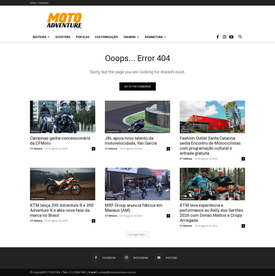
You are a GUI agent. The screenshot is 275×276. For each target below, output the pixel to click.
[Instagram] (224, 37)
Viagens (130, 37)
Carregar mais (136, 234)
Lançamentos (38, 198)
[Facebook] (218, 37)
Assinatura (154, 37)
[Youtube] (231, 37)
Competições (112, 131)
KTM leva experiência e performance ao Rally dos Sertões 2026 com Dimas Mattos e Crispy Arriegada (211, 213)
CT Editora (36, 148)
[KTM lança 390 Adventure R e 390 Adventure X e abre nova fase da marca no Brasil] (62, 184)
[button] (240, 37)
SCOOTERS (62, 37)
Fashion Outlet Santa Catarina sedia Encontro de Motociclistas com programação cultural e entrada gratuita (210, 146)
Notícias (39, 37)
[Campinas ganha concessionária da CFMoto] (62, 117)
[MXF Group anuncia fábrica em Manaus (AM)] (137, 184)
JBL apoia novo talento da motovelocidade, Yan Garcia (131, 141)
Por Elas (82, 37)
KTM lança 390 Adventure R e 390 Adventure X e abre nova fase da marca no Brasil (62, 210)
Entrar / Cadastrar (39, 2)
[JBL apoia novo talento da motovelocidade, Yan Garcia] (137, 117)
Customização (106, 37)
